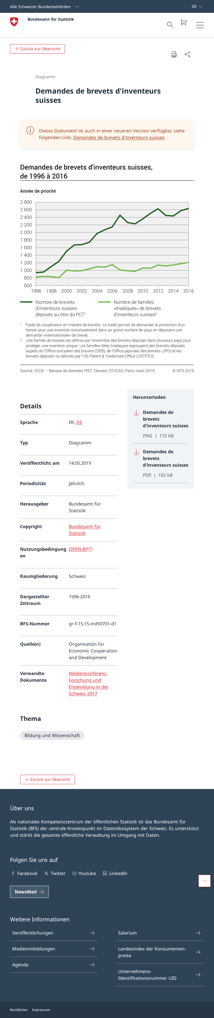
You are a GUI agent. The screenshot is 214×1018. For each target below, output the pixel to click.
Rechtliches (19, 1009)
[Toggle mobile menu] (200, 25)
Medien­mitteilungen (33, 949)
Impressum (41, 1009)
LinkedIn (118, 873)
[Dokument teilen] (187, 54)
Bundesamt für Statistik (51, 19)
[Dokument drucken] (174, 54)
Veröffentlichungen (32, 933)
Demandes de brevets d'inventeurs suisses (119, 137)
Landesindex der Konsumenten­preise (152, 952)
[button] (204, 881)
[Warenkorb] (183, 22)
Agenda (20, 965)
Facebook (27, 873)
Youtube (87, 873)
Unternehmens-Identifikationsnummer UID (147, 974)
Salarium (127, 933)
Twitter (58, 873)
